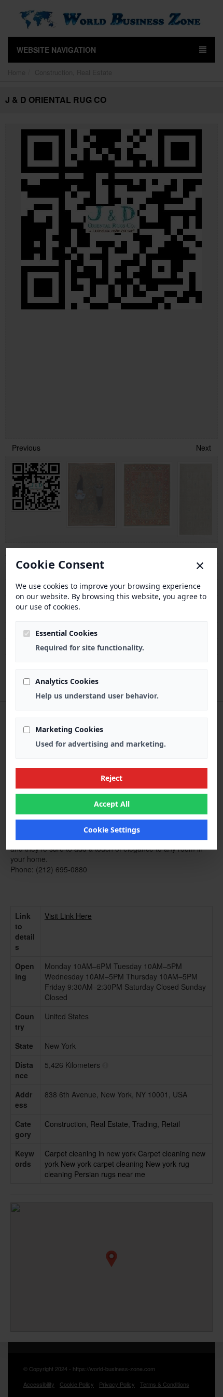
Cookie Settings (111, 830)
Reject (111, 778)
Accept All (112, 804)
